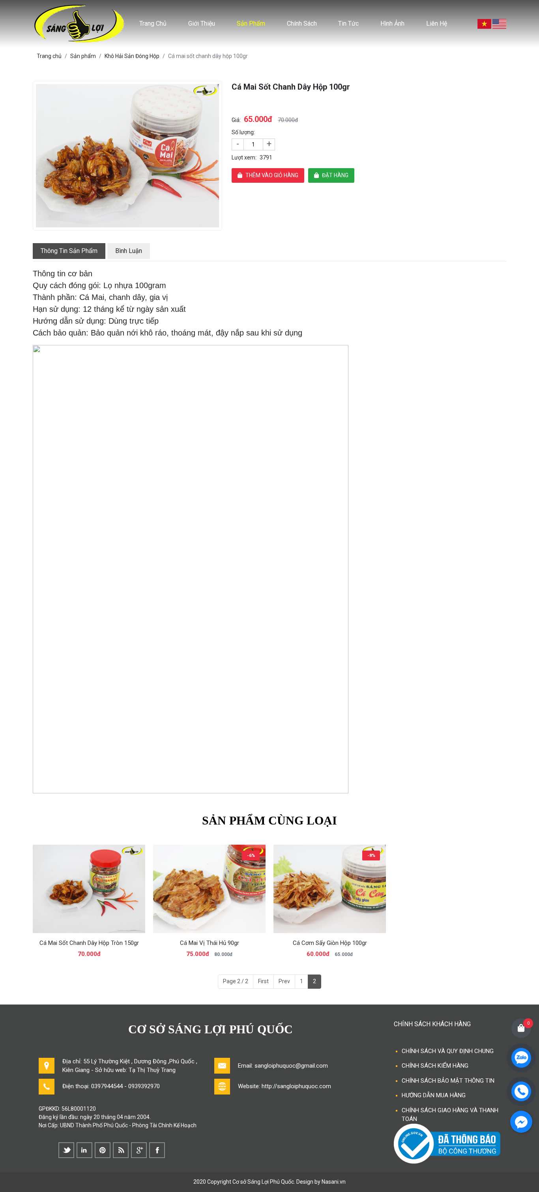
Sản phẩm (251, 23)
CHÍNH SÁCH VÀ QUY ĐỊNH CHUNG (448, 1051)
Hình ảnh (392, 23)
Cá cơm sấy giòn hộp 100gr (330, 942)
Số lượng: (243, 132)
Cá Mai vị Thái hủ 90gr (209, 942)
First (263, 981)
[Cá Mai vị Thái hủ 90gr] (209, 889)
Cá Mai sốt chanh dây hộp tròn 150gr (89, 942)
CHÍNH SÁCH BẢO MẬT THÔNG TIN (448, 1080)
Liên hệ (436, 23)
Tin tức (348, 23)
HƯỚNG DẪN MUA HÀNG (434, 1095)
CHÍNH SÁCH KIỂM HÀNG (435, 1065)
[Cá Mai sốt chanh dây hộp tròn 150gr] (89, 889)
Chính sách (302, 23)
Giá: (236, 120)
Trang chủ (153, 23)
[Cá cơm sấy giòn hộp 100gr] (329, 889)
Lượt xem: (244, 157)
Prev (284, 981)
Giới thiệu (201, 23)
